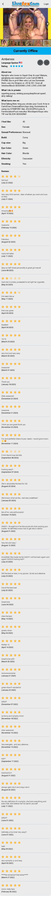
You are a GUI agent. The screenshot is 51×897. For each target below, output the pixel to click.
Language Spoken (9, 63)
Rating (4, 66)
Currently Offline (25, 51)
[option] (4, 43)
